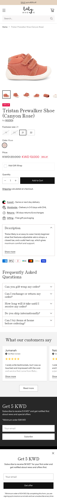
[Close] (53, 453)
